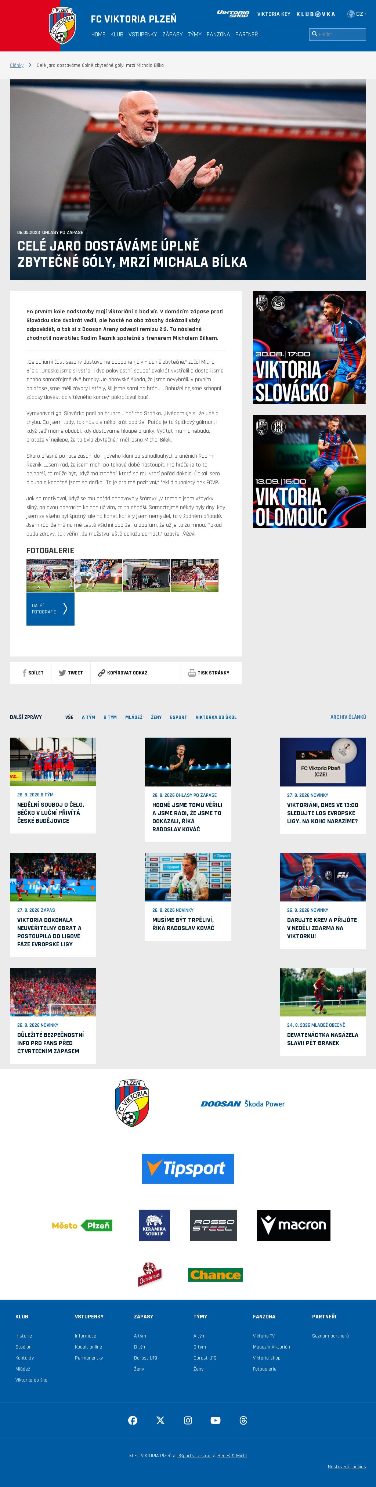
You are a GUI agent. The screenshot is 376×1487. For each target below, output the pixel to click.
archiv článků (348, 717)
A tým (140, 1336)
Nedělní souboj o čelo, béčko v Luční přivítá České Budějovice (50, 812)
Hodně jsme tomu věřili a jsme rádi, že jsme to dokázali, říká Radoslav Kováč (187, 817)
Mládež (22, 1369)
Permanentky (89, 1358)
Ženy (139, 1369)
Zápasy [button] (172, 34)
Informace (85, 1336)
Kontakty (24, 1358)
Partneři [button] (247, 34)
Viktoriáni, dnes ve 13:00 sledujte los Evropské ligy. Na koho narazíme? (322, 813)
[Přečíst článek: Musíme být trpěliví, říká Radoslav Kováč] (188, 877)
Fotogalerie (264, 1369)
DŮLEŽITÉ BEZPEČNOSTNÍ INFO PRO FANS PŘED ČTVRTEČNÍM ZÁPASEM (50, 1043)
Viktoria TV (264, 1336)
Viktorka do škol (31, 1380)
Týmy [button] (195, 34)
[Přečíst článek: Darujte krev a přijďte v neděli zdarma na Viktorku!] (323, 877)
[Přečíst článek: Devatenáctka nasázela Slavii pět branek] (323, 992)
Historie (23, 1336)
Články (17, 65)
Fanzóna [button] (218, 34)
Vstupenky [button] (143, 34)
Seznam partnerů (330, 1336)
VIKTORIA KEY (273, 14)
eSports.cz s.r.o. (194, 1455)
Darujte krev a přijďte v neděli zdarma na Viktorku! (322, 928)
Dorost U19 (145, 1358)
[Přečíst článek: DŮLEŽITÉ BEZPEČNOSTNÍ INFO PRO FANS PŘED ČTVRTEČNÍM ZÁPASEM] (53, 992)
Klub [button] (117, 34)
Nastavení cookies (347, 1466)
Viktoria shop (267, 1358)
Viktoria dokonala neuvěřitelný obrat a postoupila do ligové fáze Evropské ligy (49, 932)
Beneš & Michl (232, 1455)
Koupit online (88, 1347)
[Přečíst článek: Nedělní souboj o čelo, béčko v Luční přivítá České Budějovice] (53, 762)
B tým (140, 1347)
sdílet (36, 673)
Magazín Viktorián (271, 1347)
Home (98, 34)
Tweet (75, 673)
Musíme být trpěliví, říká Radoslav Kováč (183, 924)
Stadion (23, 1347)
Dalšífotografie (44, 608)
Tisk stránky (213, 673)
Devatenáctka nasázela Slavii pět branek (322, 1039)
